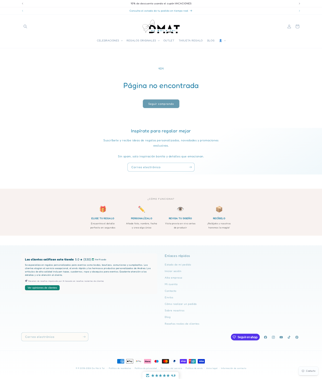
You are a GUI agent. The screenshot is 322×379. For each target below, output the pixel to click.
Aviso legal (212, 368)
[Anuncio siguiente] (299, 3)
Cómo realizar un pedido (181, 303)
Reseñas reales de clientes (182, 323)
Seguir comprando (161, 104)
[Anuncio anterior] (22, 3)
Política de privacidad (146, 368)
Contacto (170, 290)
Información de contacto (233, 368)
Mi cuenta (171, 284)
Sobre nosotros (174, 310)
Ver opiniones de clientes (42, 287)
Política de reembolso (120, 368)
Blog (168, 316)
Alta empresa (173, 277)
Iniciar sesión (173, 271)
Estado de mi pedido (178, 264)
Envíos (169, 297)
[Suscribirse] (190, 167)
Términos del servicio (171, 368)
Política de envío (194, 368)
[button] (25, 26)
